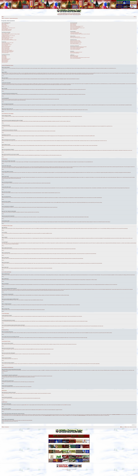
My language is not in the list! (5, 36)
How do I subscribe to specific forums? (75, 48)
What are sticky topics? (5, 60)
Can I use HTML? (4, 56)
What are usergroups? (73, 25)
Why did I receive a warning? (5, 49)
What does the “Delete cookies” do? (6, 30)
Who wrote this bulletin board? (74, 55)
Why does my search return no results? (75, 41)
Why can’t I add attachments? (6, 48)
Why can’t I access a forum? (5, 47)
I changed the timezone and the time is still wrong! (8, 35)
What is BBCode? (4, 55)
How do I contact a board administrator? (75, 58)
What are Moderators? (73, 24)
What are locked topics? (5, 61)
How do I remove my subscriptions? (75, 49)
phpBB (91, 135)
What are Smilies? (4, 57)
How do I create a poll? (5, 45)
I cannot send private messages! (74, 32)
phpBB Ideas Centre (41, 409)
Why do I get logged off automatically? (7, 29)
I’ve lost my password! (5, 28)
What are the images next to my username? (7, 37)
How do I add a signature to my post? (7, 44)
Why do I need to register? (5, 23)
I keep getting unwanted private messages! (76, 33)
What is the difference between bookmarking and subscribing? (78, 46)
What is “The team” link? (73, 29)
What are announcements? (5, 59)
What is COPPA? (4, 24)
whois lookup (62, 414)
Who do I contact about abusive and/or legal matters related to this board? (80, 57)
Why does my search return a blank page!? (76, 42)
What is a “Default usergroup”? (74, 28)
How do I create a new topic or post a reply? (7, 42)
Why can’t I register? (4, 25)
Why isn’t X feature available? (74, 56)
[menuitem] (3, 16)
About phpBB (64, 404)
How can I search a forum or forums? (75, 40)
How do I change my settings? (6, 33)
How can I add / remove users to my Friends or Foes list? (77, 37)
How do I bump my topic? (5, 52)
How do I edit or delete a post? (6, 43)
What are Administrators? (73, 23)
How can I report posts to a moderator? (7, 50)
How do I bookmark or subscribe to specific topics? (77, 47)
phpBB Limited (26, 404)
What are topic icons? (4, 62)
